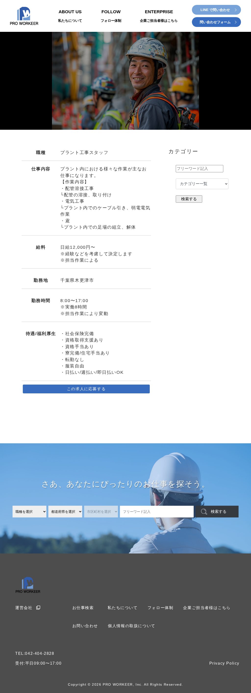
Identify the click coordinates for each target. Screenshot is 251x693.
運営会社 (23, 608)
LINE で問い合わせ (215, 10)
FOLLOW (111, 15)
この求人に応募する (86, 389)
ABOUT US (70, 15)
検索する (218, 511)
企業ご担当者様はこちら (207, 608)
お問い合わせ (85, 626)
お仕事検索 (83, 608)
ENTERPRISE (159, 15)
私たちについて (123, 608)
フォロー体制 (161, 608)
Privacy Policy (224, 663)
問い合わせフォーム (215, 22)
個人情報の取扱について (131, 626)
